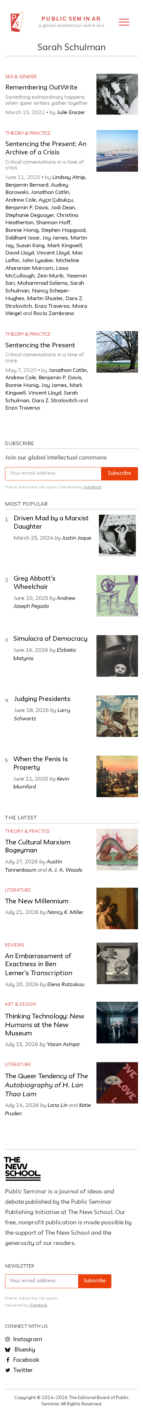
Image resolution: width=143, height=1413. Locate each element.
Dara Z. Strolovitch (54, 401)
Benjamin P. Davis (26, 208)
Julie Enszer (71, 112)
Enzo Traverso (52, 306)
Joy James (55, 238)
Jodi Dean (63, 208)
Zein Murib (50, 276)
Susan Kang (30, 246)
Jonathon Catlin (50, 192)
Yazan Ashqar (63, 1044)
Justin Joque (76, 538)
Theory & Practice (28, 133)
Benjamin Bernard (26, 185)
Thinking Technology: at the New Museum (44, 1025)
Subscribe (119, 473)
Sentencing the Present (40, 346)
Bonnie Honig (22, 230)
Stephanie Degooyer (29, 215)
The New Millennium (37, 902)
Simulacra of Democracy (50, 639)
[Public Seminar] (17, 22)
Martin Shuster (45, 298)
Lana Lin (58, 1105)
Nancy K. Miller (65, 912)
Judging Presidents (42, 699)
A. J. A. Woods (65, 870)
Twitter (22, 1370)
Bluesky (24, 1349)
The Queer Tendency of (46, 1085)
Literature (18, 890)
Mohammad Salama (42, 283)
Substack (92, 487)
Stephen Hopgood (63, 230)
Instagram (27, 1339)
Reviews (15, 945)
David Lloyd (19, 253)
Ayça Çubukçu (56, 200)
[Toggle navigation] (124, 22)
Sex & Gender (21, 77)
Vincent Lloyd (53, 253)
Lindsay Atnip (68, 177)
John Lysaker (37, 261)
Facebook (25, 1360)
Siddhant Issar (22, 238)
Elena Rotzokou (65, 984)
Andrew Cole (20, 200)
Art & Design (20, 1004)
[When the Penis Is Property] (117, 776)
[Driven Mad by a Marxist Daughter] (117, 535)
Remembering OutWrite (41, 88)
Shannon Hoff (53, 223)
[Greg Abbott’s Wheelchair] (117, 596)
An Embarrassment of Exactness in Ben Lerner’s (38, 965)
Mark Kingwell (64, 246)
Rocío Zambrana (53, 313)
